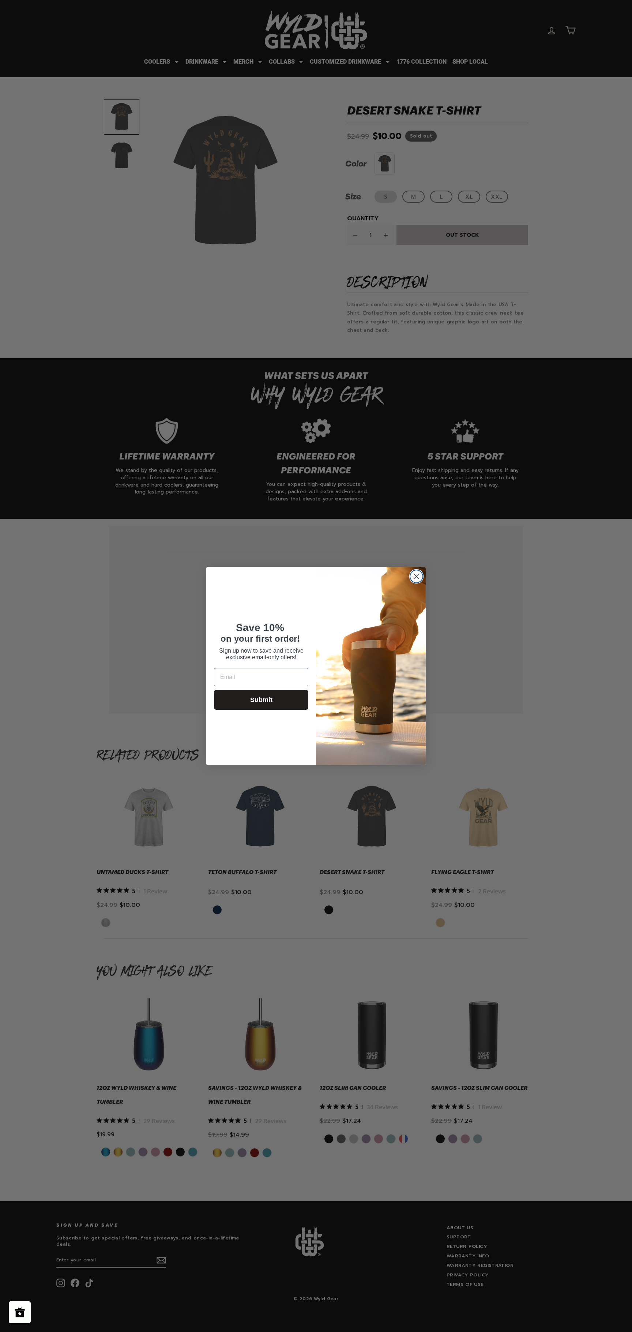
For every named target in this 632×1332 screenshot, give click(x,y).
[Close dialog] (416, 576)
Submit (261, 699)
